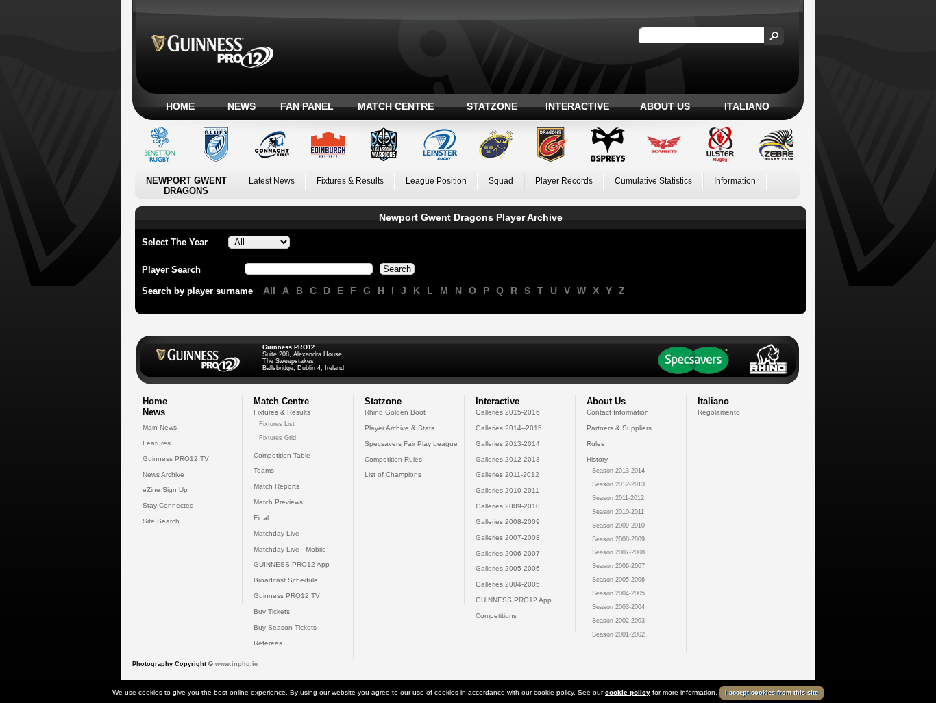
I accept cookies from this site (771, 692)
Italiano (746, 106)
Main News (160, 427)
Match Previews (278, 502)
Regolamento (719, 412)
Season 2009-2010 (618, 525)
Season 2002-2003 (618, 620)
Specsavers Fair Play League (411, 443)
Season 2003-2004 (618, 607)
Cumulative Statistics (653, 181)
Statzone (492, 106)
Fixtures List (277, 424)
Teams (264, 470)
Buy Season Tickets (285, 627)
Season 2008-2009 (618, 539)
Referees (268, 643)
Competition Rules (393, 459)
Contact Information (618, 412)
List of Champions (393, 474)
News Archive (163, 474)
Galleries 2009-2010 (508, 506)
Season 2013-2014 (618, 470)
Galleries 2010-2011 (507, 490)
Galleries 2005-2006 (508, 568)
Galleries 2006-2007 (508, 553)
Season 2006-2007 (618, 566)
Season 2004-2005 (618, 593)
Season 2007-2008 (618, 552)
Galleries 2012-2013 (508, 459)
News (241, 106)
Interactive (577, 106)
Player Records (564, 181)
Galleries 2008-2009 (508, 522)
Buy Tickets (272, 611)
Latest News (272, 181)
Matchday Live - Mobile (290, 549)
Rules (595, 443)
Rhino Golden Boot (395, 412)
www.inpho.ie (236, 664)
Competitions (496, 615)
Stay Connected (168, 505)
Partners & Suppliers (619, 428)
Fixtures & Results (350, 181)
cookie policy (627, 692)
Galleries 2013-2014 (508, 443)
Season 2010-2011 (618, 511)
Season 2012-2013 (618, 484)
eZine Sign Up (165, 489)
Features (157, 443)
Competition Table (282, 455)
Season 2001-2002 (618, 634)
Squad (501, 181)
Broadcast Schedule (286, 580)
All (269, 290)
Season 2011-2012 (618, 498)
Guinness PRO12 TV (176, 459)
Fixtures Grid (277, 437)
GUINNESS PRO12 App (292, 564)
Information (735, 181)
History (597, 459)
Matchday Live (276, 533)
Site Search (161, 521)
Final (261, 517)
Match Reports (276, 486)
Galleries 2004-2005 (508, 584)
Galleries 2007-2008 (508, 537)
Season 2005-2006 (618, 579)
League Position (436, 181)
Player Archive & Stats (399, 428)
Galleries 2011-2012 (507, 474)
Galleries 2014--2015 (509, 428)
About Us (665, 106)
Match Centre (396, 106)
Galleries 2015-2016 (508, 412)
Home (180, 106)
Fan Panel (307, 106)
